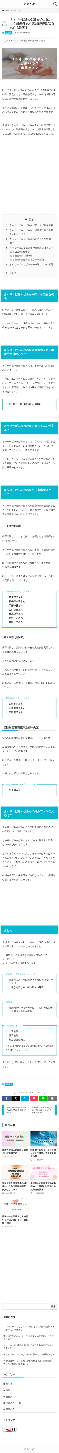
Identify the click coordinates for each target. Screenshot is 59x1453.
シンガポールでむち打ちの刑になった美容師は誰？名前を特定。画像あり (29, 1328)
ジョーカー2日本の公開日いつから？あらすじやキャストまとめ (28, 1346)
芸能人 (8, 33)
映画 (8, 1390)
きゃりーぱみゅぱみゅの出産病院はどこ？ (31, 247)
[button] (6, 1098)
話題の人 (10, 1409)
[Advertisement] (29, 174)
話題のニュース (13, 1403)
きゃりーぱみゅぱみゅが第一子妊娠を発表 (31, 225)
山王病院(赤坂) (22, 251)
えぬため (29, 3)
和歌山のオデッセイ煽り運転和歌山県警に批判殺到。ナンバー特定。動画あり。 (29, 1362)
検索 (53, 1306)
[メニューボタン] (4, 4)
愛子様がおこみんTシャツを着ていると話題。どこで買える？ (28, 1337)
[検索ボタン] (55, 4)
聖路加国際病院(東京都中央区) (29, 259)
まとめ (13, 273)
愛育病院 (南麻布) (23, 255)
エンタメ (10, 1384)
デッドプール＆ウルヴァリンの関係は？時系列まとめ (29, 1354)
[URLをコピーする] (52, 1098)
